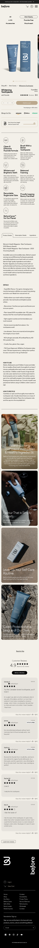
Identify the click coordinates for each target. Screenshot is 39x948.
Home (5, 894)
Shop (5, 897)
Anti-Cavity (28, 17)
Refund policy (24, 904)
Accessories (10, 23)
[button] (36, 6)
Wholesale (23, 906)
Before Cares (8, 901)
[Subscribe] (33, 928)
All (10, 17)
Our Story (7, 899)
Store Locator (8, 906)
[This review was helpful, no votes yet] (32, 715)
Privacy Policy (24, 899)
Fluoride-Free (28, 20)
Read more (8, 707)
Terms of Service (25, 901)
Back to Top (20, 651)
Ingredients (33, 235)
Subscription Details (20, 235)
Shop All (3, 86)
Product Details (7, 235)
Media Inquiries (8, 909)
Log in (10, 882)
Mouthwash (28, 23)
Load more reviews (8, 842)
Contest (22, 909)
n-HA (10, 20)
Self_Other (7, 904)
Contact (22, 894)
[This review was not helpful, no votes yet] (35, 715)
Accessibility (23, 897)
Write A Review (19, 673)
